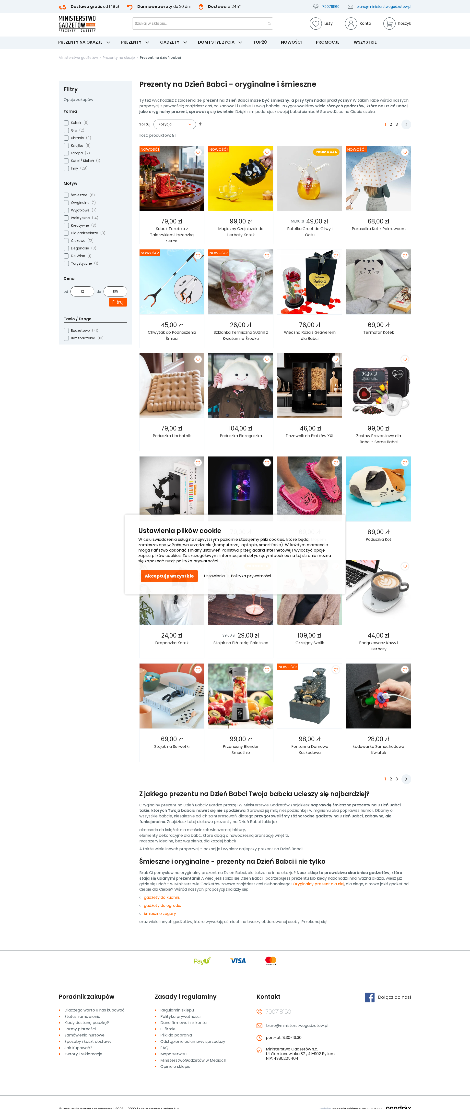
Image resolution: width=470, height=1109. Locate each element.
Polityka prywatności (251, 576)
